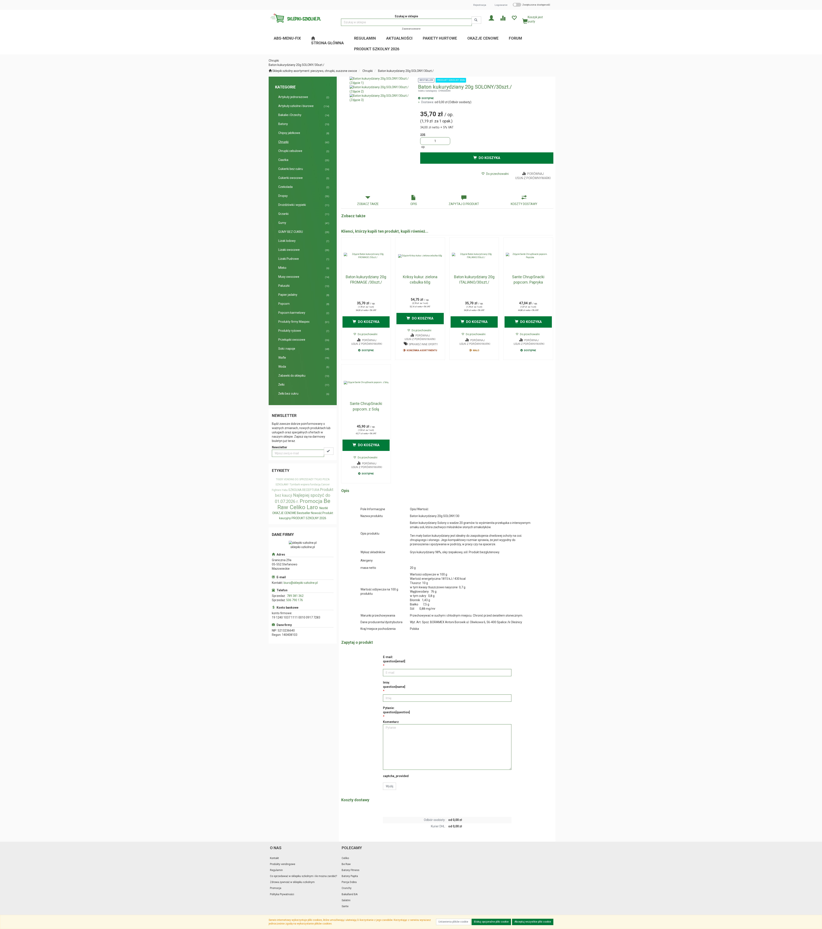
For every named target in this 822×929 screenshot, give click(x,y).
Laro (312, 507)
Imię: (394, 684)
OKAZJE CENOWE (284, 513)
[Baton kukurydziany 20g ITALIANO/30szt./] (474, 256)
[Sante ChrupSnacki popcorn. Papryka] (528, 256)
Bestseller (303, 513)
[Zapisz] (329, 451)
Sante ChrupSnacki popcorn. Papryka (528, 280)
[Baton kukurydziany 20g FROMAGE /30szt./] (366, 256)
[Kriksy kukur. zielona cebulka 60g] (420, 256)
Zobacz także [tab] (368, 204)
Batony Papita (350, 876)
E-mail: (394, 659)
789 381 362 (295, 596)
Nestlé (323, 508)
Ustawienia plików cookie (453, 921)
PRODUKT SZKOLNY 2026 (309, 518)
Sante (345, 906)
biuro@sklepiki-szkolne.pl (301, 582)
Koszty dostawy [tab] (524, 204)
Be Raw (346, 864)
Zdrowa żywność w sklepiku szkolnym (292, 882)
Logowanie (501, 4)
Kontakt (274, 858)
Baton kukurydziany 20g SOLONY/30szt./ (406, 71)
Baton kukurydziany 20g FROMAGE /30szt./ (366, 280)
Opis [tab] (413, 204)
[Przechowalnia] (514, 17)
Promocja (311, 501)
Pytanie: (396, 710)
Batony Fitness (350, 870)
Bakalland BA (349, 894)
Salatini (346, 900)
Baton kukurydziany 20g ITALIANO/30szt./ (474, 280)
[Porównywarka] (502, 17)
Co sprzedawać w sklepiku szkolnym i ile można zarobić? (303, 876)
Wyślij (389, 786)
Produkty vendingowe (282, 864)
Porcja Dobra (349, 882)
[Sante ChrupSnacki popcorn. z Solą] (366, 383)
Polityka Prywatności (282, 894)
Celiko (297, 507)
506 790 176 (294, 600)
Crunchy (346, 888)
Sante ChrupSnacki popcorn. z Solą (366, 406)
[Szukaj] (476, 20)
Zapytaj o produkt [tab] (464, 204)
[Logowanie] (491, 17)
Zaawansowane (411, 28)
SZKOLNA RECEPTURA (303, 490)
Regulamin (276, 870)
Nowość (316, 513)
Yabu (285, 490)
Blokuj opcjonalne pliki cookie (491, 921)
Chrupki (367, 71)
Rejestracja (479, 4)
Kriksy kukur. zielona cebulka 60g (420, 280)
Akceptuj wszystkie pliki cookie (532, 921)
